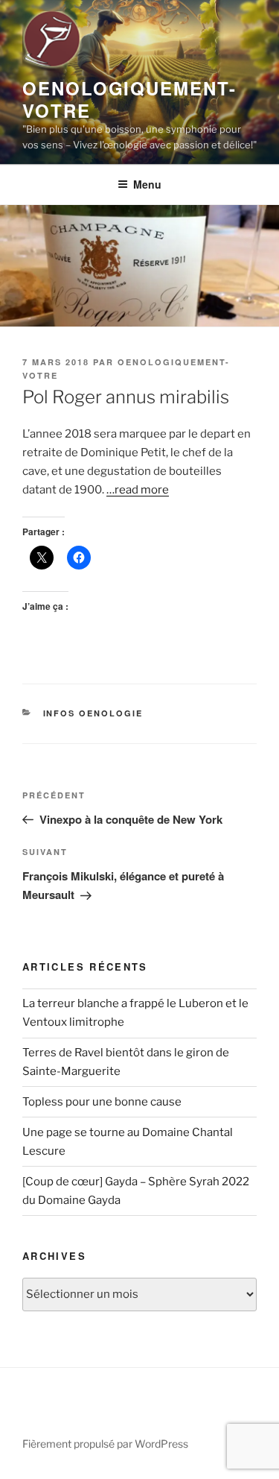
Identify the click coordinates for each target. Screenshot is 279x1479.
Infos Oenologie (93, 713)
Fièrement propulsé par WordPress (105, 1443)
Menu (147, 184)
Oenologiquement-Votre (129, 99)
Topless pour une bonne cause (102, 1102)
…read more (137, 489)
